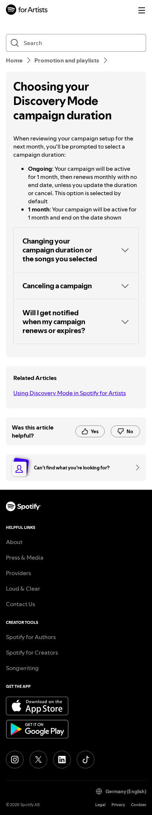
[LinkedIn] (62, 759)
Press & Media (25, 557)
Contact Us (20, 604)
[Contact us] (135, 467)
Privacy (118, 805)
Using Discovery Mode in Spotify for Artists (69, 393)
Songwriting (22, 668)
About (14, 542)
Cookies (138, 805)
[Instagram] (15, 759)
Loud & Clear (23, 588)
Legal (100, 805)
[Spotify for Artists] (27, 10)
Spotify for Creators (32, 652)
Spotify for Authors (31, 637)
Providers (18, 573)
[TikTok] (85, 759)
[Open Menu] (141, 10)
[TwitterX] (38, 759)
